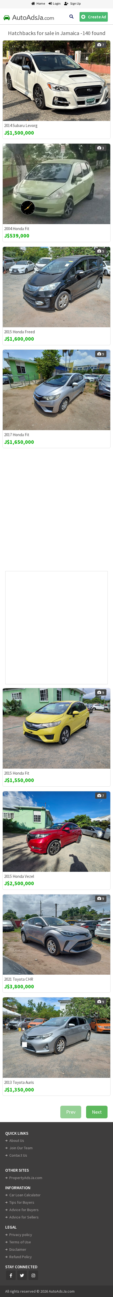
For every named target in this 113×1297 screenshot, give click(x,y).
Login (56, 3)
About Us (16, 1140)
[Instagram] (33, 1275)
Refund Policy (20, 1256)
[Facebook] (11, 1275)
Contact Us (18, 1155)
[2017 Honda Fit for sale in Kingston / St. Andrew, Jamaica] (56, 390)
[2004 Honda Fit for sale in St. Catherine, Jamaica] (56, 184)
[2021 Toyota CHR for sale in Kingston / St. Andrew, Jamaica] (56, 934)
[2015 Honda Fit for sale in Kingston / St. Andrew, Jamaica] (56, 728)
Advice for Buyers (24, 1209)
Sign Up (75, 3)
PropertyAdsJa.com (25, 1177)
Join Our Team (21, 1147)
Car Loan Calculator (25, 1194)
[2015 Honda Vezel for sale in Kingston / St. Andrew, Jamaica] (56, 831)
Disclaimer (17, 1249)
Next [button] (97, 1112)
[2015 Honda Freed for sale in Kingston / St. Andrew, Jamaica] (56, 287)
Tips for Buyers (21, 1202)
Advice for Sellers (24, 1217)
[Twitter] (22, 1275)
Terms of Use (20, 1242)
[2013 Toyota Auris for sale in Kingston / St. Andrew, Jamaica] (56, 1037)
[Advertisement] (56, 512)
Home (40, 3)
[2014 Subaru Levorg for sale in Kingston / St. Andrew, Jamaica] (56, 80)
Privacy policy (20, 1234)
